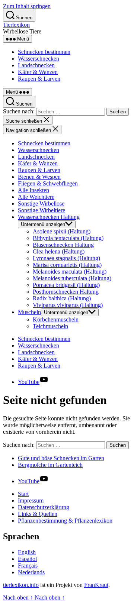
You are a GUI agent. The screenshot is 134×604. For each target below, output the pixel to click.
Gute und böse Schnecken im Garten (61, 458)
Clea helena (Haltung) (58, 251)
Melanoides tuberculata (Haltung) (72, 278)
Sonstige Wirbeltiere (41, 210)
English (27, 552)
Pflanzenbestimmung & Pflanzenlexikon (65, 520)
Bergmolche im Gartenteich (50, 465)
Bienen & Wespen (39, 177)
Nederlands (31, 572)
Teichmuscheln (50, 326)
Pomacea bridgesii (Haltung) (66, 285)
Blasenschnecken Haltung (63, 245)
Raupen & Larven (39, 78)
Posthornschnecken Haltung (66, 291)
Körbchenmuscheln (56, 319)
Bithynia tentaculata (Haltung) (68, 238)
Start (23, 494)
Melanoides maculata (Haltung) (69, 271)
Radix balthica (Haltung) (62, 298)
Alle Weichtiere (36, 197)
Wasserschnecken (38, 58)
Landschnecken (36, 65)
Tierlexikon (16, 25)
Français (28, 565)
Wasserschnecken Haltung (49, 217)
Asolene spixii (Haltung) (61, 231)
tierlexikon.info (21, 585)
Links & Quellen (37, 514)
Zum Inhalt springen (27, 6)
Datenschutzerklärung (43, 507)
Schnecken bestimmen (44, 52)
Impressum (31, 500)
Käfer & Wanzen (38, 72)
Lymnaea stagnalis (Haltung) (66, 258)
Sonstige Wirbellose (41, 203)
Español (27, 559)
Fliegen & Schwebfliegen (48, 183)
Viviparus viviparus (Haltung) (68, 305)
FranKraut (96, 585)
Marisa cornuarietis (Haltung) (67, 265)
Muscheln (29, 312)
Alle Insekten (33, 190)
